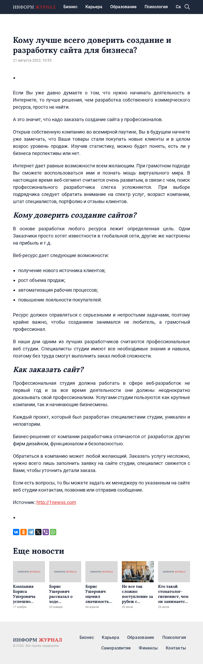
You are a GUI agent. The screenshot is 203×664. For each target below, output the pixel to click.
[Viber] (46, 532)
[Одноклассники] (23, 532)
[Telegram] (31, 532)
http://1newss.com (56, 502)
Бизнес (70, 6)
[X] (38, 532)
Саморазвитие (116, 648)
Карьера (93, 6)
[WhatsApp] (53, 532)
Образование (123, 6)
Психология (156, 6)
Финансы (148, 648)
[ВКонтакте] (16, 532)
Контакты (176, 648)
